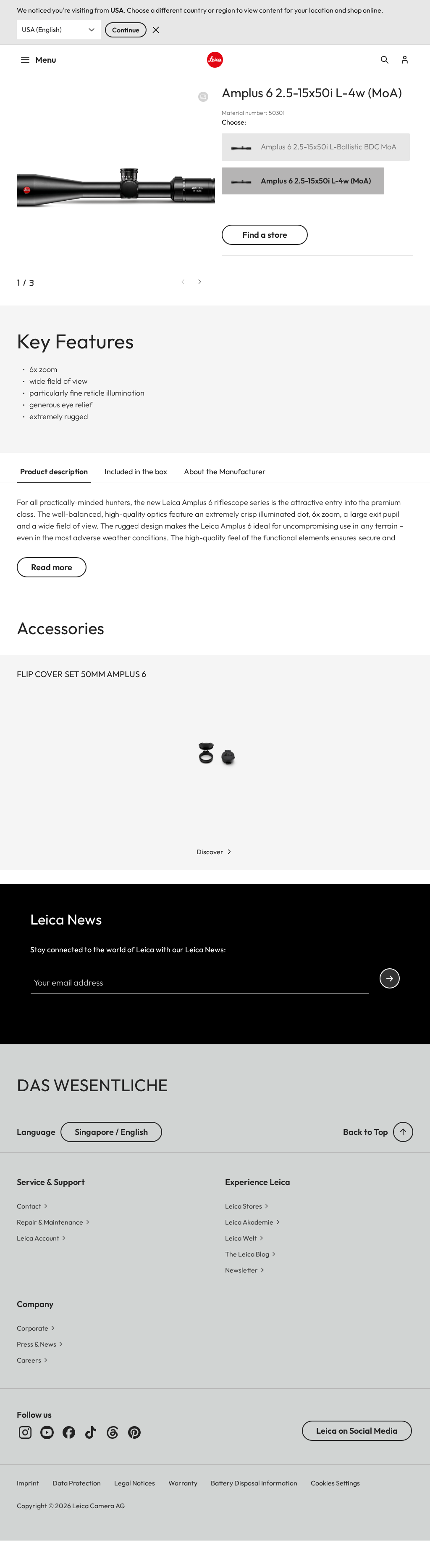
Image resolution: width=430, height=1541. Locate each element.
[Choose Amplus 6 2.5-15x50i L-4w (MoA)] (303, 181)
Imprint (28, 1483)
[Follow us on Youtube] (47, 1432)
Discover (210, 852)
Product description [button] (54, 471)
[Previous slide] (183, 282)
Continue (125, 30)
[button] (403, 1132)
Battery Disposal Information (254, 1483)
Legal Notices (134, 1483)
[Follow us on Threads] (112, 1432)
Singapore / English (111, 1132)
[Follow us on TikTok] (90, 1432)
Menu (45, 59)
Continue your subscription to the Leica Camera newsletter (390, 978)
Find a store (264, 234)
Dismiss (156, 30)
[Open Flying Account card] (404, 59)
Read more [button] (51, 567)
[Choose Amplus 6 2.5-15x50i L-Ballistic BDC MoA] (316, 147)
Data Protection (76, 1483)
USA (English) (42, 29)
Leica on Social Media (357, 1430)
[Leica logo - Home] (215, 60)
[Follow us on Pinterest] (134, 1432)
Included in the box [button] (136, 471)
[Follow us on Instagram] (25, 1432)
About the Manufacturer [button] (225, 471)
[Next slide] (199, 282)
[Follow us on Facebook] (68, 1432)
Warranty (182, 1483)
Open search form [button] (384, 59)
